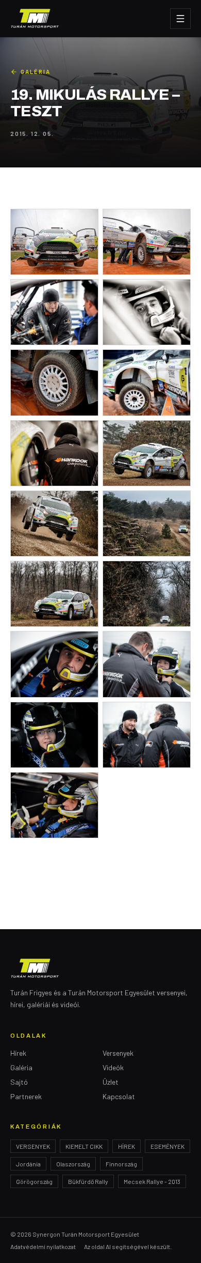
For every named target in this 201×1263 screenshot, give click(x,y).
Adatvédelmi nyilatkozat (43, 1246)
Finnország (121, 1163)
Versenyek (118, 1053)
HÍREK (126, 1146)
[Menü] (180, 18)
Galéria (36, 71)
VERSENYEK (33, 1146)
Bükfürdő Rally (88, 1181)
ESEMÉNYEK (167, 1146)
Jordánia (28, 1163)
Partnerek (26, 1096)
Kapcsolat (119, 1096)
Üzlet (111, 1081)
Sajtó (19, 1081)
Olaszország (73, 1163)
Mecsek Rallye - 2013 (152, 1181)
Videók (113, 1067)
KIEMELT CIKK (84, 1146)
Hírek (18, 1053)
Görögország (34, 1181)
